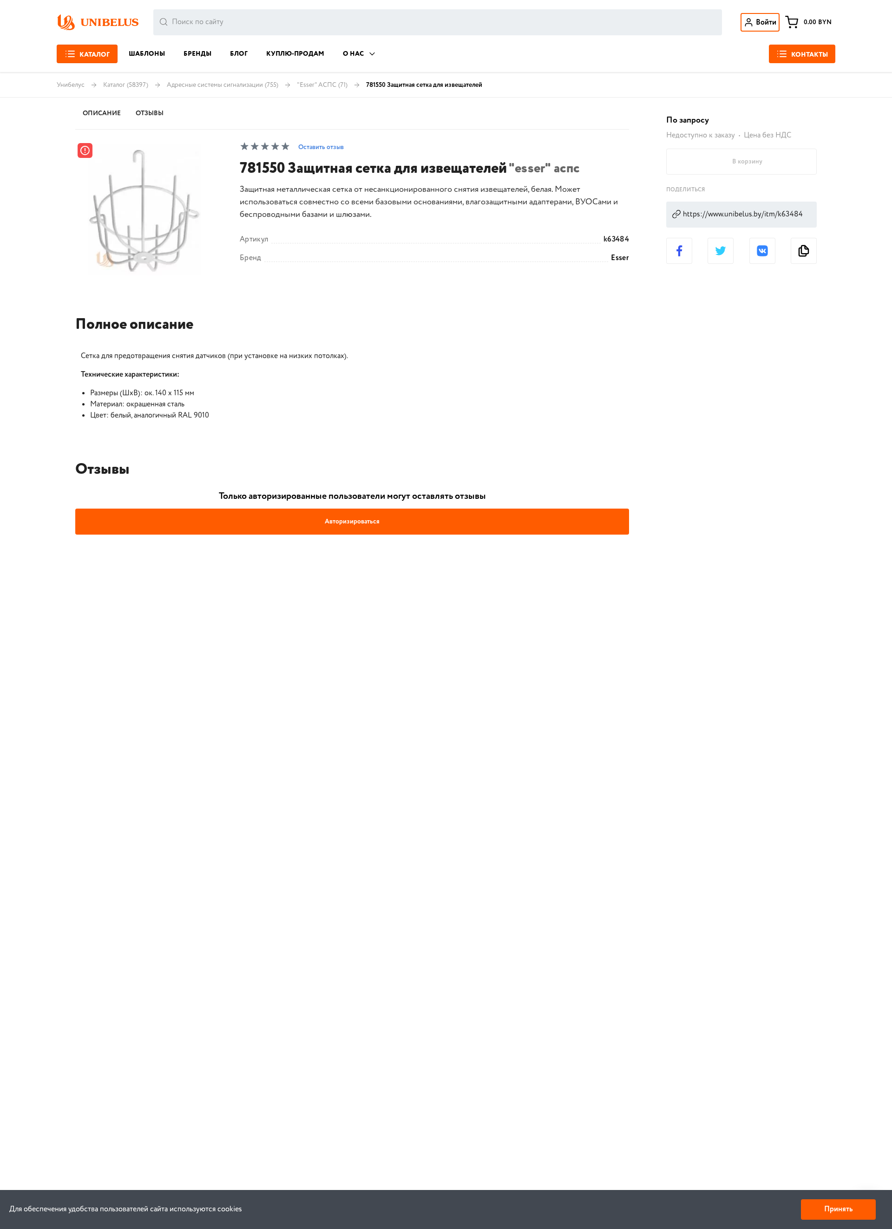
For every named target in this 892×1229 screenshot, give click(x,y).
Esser (620, 258)
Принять (838, 1209)
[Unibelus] (97, 22)
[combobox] (437, 22)
